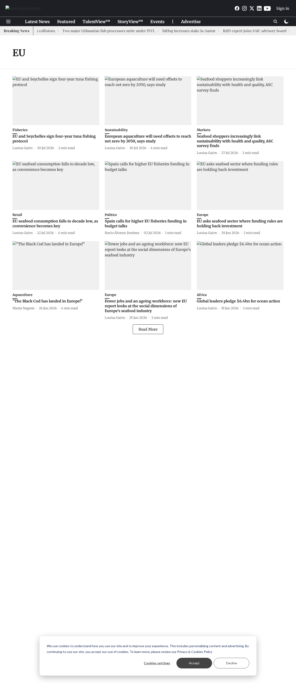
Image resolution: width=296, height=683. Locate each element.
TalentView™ (96, 21)
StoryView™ (130, 21)
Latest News (37, 21)
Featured (66, 21)
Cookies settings (157, 663)
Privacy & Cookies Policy (194, 652)
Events (157, 21)
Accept (194, 663)
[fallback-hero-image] (55, 100)
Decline (231, 663)
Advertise (191, 21)
